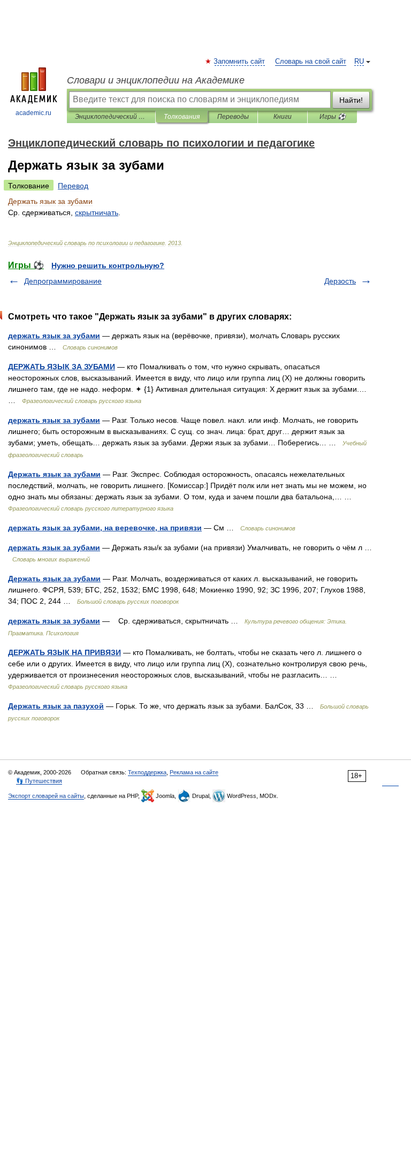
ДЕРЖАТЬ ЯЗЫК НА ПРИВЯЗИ (64, 652)
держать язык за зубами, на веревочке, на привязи (105, 527)
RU (359, 61)
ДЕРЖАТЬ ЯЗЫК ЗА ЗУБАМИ (61, 366)
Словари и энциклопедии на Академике (156, 80)
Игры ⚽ (332, 116)
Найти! (351, 100)
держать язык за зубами (54, 335)
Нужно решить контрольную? (107, 265)
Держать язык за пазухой (56, 706)
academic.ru (33, 113)
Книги (282, 116)
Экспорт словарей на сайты (46, 796)
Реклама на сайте (194, 772)
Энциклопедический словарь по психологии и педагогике (111, 116)
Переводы (233, 116)
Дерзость (340, 281)
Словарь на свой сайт (310, 61)
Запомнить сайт (240, 61)
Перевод (73, 185)
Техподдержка (147, 772)
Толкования (182, 116)
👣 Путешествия (39, 781)
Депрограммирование (63, 281)
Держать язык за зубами (54, 474)
